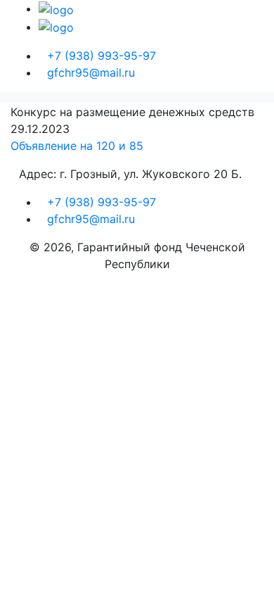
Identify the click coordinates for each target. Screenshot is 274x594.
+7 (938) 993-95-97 (101, 56)
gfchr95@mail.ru (91, 72)
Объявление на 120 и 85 (77, 146)
